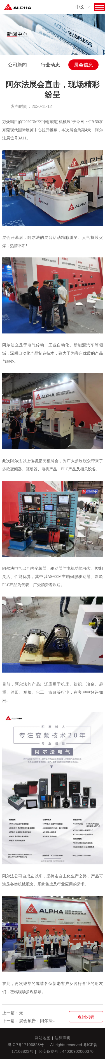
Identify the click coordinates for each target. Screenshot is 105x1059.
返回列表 (86, 1016)
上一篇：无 (12, 1012)
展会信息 (83, 65)
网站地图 (42, 1038)
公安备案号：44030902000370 (66, 1051)
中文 (80, 7)
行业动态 (50, 65)
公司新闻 (17, 65)
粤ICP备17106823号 (26, 1044)
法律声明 (62, 1038)
